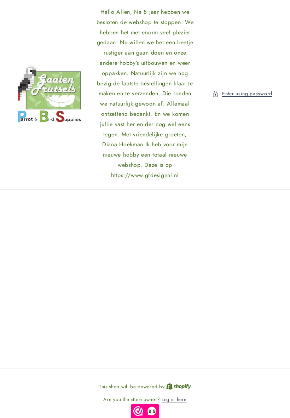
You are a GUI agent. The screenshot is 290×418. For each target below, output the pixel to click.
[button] (242, 93)
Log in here (174, 399)
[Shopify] (178, 386)
